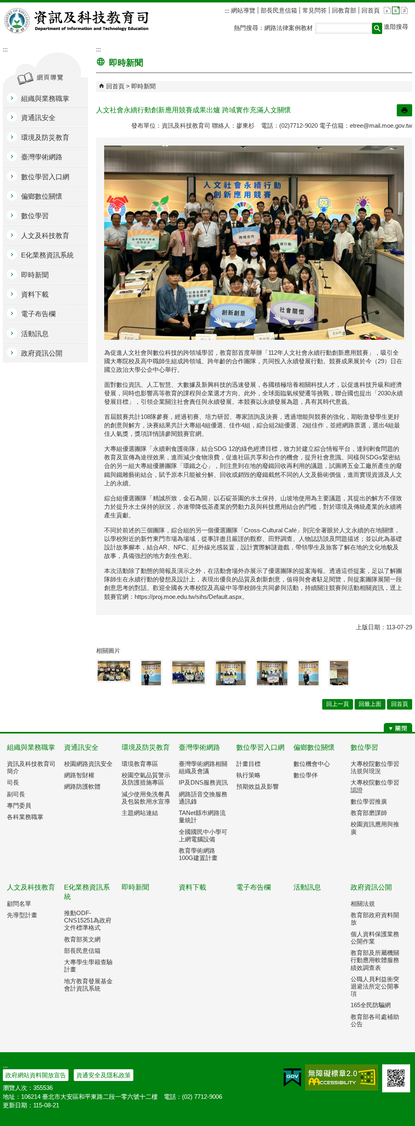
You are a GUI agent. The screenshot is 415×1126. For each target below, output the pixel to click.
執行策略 (248, 775)
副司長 (16, 794)
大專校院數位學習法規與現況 (375, 767)
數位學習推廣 (369, 801)
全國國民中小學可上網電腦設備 (203, 835)
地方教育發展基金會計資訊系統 (88, 985)
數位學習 (364, 747)
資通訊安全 (81, 747)
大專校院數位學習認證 (375, 786)
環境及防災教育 (146, 747)
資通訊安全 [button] (38, 118)
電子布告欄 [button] (38, 314)
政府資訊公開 (371, 887)
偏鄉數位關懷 (314, 747)
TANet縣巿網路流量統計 (202, 816)
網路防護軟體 (82, 786)
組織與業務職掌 (31, 747)
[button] (377, 28)
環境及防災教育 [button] (45, 138)
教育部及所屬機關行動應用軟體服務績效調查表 (375, 960)
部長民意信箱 (279, 10)
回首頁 (371, 10)
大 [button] (404, 10)
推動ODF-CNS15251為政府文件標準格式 (87, 920)
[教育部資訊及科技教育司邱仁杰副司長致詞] (151, 673)
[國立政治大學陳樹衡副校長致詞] (308, 673)
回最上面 (370, 704)
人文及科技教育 (31, 887)
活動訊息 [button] (35, 334)
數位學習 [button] (35, 216)
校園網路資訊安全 (88, 763)
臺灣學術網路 (199, 747)
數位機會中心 (311, 763)
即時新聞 (143, 86)
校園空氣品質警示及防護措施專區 (146, 779)
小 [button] (387, 10)
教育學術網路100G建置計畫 (198, 854)
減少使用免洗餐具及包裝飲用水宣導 (146, 798)
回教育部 (344, 10)
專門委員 (19, 805)
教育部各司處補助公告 (375, 1020)
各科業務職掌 (25, 816)
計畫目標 (248, 763)
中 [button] (396, 10)
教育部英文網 (82, 939)
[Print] (404, 110)
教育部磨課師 (369, 812)
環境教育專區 (140, 763)
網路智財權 (79, 775)
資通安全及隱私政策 (103, 1075)
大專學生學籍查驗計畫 (88, 966)
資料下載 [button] (35, 294)
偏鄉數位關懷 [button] (41, 196)
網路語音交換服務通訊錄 (203, 798)
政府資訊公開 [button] (41, 353)
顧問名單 (19, 903)
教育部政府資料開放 (375, 919)
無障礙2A (341, 1077)
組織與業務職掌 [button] (45, 99)
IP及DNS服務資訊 (203, 782)
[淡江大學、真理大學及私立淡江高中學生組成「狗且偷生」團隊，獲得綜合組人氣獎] (272, 673)
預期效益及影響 (257, 786)
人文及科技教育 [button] (45, 236)
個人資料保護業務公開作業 (375, 938)
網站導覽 (242, 10)
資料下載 (192, 887)
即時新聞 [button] (35, 275)
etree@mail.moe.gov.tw (381, 125)
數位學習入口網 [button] (45, 177)
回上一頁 (337, 704)
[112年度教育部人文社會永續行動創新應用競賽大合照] (114, 671)
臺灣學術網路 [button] (41, 157)
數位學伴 (305, 775)
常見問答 (314, 10)
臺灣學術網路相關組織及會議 (203, 767)
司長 (13, 782)
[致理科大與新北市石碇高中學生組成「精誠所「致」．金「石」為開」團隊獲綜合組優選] (188, 672)
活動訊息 (307, 887)
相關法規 (363, 903)
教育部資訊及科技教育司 (77, 20)
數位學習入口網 (260, 747)
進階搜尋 (396, 26)
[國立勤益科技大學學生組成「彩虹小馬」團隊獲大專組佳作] (230, 673)
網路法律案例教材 (288, 27)
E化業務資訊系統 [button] (47, 255)
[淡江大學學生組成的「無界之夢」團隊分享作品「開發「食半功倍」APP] (339, 673)
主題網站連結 (140, 812)
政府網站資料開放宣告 (35, 1075)
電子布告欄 (253, 887)
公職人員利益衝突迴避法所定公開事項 (375, 986)
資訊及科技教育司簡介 (31, 767)
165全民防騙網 (371, 1005)
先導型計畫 (22, 915)
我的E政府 (292, 1077)
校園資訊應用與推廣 (375, 828)
